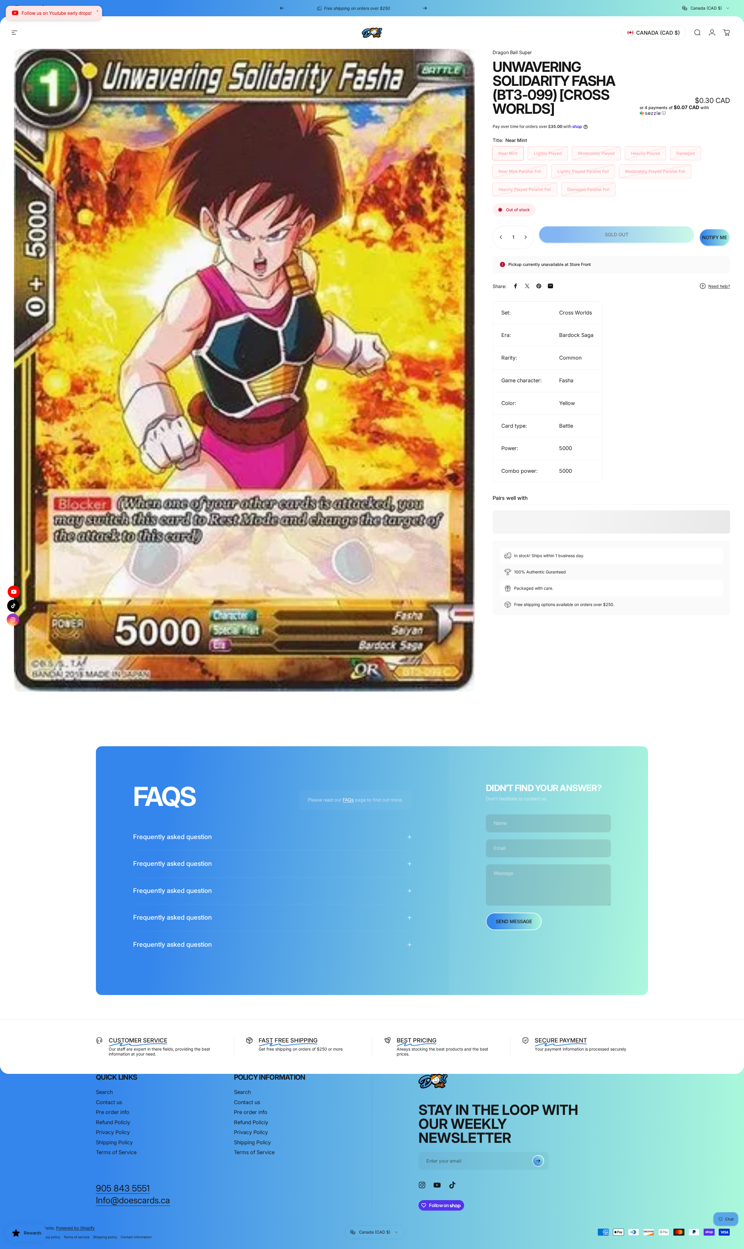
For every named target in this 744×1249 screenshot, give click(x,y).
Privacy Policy (113, 1132)
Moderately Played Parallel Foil (655, 171)
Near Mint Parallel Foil (519, 171)
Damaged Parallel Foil (588, 189)
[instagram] (13, 619)
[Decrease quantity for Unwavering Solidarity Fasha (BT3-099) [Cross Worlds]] (499, 237)
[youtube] (13, 592)
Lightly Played (548, 153)
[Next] (425, 8)
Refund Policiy (113, 1122)
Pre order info (112, 1112)
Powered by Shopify (75, 1227)
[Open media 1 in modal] (244, 370)
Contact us (109, 1102)
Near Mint (508, 153)
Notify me (714, 237)
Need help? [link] (719, 286)
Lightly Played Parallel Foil (583, 171)
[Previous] (282, 8)
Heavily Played (645, 153)
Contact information (136, 1237)
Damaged (685, 153)
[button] (685, 110)
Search (104, 1092)
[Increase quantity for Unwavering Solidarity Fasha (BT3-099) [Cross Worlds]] (527, 237)
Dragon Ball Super (512, 52)
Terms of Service (116, 1152)
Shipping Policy (114, 1142)
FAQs (348, 800)
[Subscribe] (538, 1161)
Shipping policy (105, 1237)
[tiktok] (13, 606)
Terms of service (77, 1237)
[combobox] (706, 8)
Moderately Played (596, 153)
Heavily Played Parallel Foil (524, 189)
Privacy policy (49, 1237)
